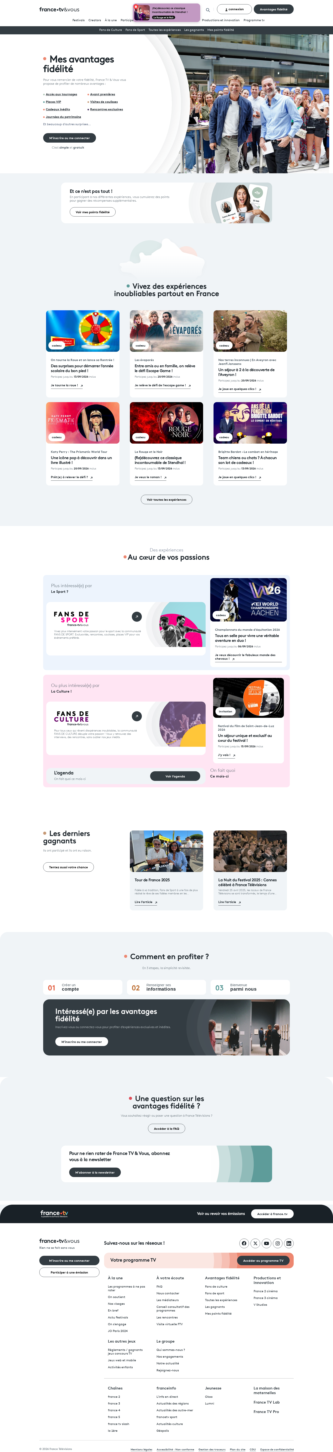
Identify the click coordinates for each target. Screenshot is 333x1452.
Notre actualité (167, 1363)
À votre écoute (170, 1277)
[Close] (199, 4)
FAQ (159, 1286)
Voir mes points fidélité (93, 212)
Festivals (78, 20)
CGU (253, 1449)
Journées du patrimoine (63, 116)
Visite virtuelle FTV (169, 1324)
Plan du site (237, 1449)
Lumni (209, 1403)
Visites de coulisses (104, 101)
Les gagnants (194, 30)
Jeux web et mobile (122, 1360)
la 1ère (113, 1431)
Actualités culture (169, 1424)
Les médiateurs (167, 1300)
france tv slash (118, 1424)
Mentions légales (141, 1449)
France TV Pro (266, 1411)
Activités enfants (120, 1367)
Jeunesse (213, 1387)
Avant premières (102, 94)
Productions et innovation (221, 20)
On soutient (116, 1297)
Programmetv (254, 20)
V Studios (260, 1305)
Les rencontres (167, 1317)
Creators (94, 20)
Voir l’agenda (175, 776)
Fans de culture (216, 1286)
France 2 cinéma (266, 1291)
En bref (113, 1310)
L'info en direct (167, 1397)
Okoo (209, 1397)
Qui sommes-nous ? (170, 1350)
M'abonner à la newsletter (95, 1172)
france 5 (114, 1417)
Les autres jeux (121, 1341)
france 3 (114, 1403)
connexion (236, 9)
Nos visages (116, 1304)
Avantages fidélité (274, 9)
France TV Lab (267, 1402)
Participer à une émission (69, 1272)
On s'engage (117, 1324)
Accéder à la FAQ (166, 1128)
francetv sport (166, 1417)
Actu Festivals (118, 1317)
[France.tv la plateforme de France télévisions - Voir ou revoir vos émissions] (54, 1214)
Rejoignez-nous (167, 1370)
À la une (111, 20)
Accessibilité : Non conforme (175, 1449)
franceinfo (166, 1387)
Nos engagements (169, 1356)
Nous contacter (167, 1293)
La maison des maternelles (267, 1390)
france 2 (114, 1397)
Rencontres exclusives (106, 109)
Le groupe (165, 1341)
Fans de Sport (135, 30)
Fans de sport (214, 1293)
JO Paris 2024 (118, 1331)
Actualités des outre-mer (174, 1410)
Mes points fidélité (220, 30)
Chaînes (115, 1387)
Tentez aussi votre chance (68, 867)
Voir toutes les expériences (166, 499)
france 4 (114, 1410)
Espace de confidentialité (277, 1449)
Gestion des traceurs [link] (211, 1449)
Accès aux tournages (61, 94)
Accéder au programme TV (263, 1260)
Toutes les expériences (165, 30)
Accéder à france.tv (272, 1213)
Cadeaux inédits (58, 109)
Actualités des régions (172, 1403)
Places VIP (53, 101)
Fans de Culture (110, 30)
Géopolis (162, 1431)
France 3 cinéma (266, 1298)
